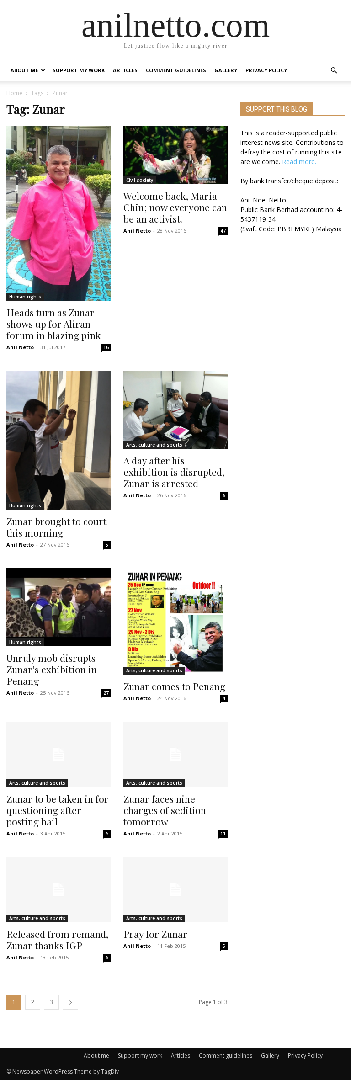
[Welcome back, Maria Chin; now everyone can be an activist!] (175, 155)
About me (24, 70)
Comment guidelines (176, 70)
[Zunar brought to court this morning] (58, 440)
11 (223, 833)
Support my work (79, 70)
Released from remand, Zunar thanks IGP (57, 939)
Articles (125, 70)
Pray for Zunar (155, 933)
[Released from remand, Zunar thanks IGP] (58, 889)
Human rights (25, 296)
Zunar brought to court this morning (56, 527)
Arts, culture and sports (154, 445)
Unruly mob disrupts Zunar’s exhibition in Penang (51, 669)
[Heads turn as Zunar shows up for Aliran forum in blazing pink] (58, 213)
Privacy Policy (266, 70)
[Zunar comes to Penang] (175, 621)
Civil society (139, 180)
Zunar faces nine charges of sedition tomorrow (164, 810)
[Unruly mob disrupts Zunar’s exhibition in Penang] (58, 607)
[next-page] (70, 1002)
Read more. (299, 161)
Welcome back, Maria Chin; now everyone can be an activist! (175, 207)
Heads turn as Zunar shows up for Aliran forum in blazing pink (53, 323)
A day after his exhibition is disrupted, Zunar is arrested (173, 471)
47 (223, 231)
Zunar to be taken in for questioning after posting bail (57, 810)
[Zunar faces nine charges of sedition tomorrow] (175, 754)
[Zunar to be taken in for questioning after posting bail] (58, 754)
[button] (334, 70)
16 (106, 347)
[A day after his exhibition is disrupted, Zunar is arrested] (175, 410)
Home (14, 93)
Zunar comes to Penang (174, 686)
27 (106, 693)
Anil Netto (20, 347)
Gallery (225, 70)
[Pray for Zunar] (175, 889)
